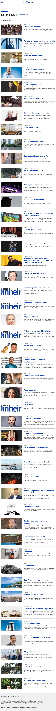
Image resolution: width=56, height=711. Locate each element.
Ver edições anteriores (23, 14)
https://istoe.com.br (5, 705)
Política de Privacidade (5, 707)
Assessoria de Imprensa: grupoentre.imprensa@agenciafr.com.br (24, 707)
